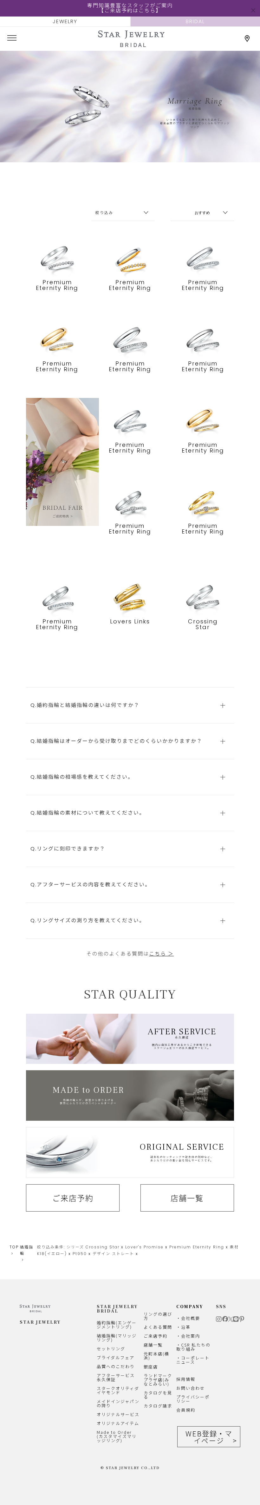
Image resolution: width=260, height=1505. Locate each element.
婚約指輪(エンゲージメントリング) (117, 1325)
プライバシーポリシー (193, 1399)
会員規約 (185, 1410)
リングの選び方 (158, 1316)
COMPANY (189, 1307)
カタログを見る (158, 1395)
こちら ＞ (161, 953)
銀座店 (151, 1367)
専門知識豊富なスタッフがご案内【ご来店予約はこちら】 (130, 8)
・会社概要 (188, 1318)
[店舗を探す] (247, 38)
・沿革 (183, 1327)
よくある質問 (158, 1327)
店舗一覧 (187, 1198)
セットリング (111, 1349)
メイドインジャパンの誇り (118, 1403)
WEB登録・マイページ (208, 1436)
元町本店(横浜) (156, 1356)
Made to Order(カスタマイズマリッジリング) (117, 1436)
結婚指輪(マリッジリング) (117, 1338)
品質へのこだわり (116, 1366)
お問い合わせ (190, 1388)
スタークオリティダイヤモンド (118, 1390)
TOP (14, 1247)
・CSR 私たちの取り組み (193, 1347)
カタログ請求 (158, 1406)
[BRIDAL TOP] (131, 44)
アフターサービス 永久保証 (116, 1377)
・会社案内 (188, 1336)
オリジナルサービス (118, 1414)
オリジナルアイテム (118, 1423)
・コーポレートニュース (193, 1360)
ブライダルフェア (115, 1357)
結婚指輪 (26, 1250)
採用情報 (185, 1379)
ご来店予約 (73, 1198)
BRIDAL (195, 21)
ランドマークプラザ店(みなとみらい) (158, 1380)
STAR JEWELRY (40, 1322)
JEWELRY (65, 21)
